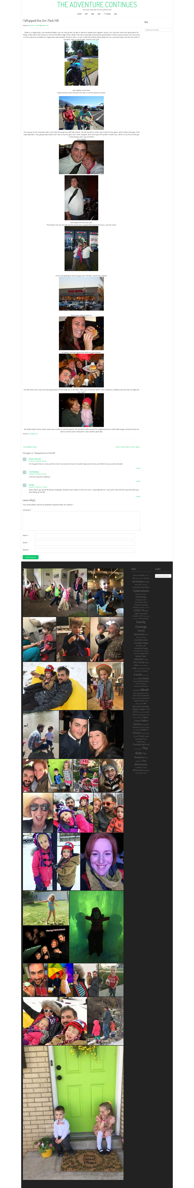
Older (79, 14)
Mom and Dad (138, 695)
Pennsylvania (140, 715)
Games (138, 637)
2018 (92, 14)
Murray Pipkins (137, 698)
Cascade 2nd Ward (140, 587)
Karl (136, 665)
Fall (144, 616)
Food (146, 635)
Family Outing (143, 618)
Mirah (144, 690)
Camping (144, 584)
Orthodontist (141, 712)
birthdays (138, 581)
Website (26, 550)
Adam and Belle (138, 575)
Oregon (135, 709)
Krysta (138, 668)
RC (134, 730)
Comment (27, 510)
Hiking (146, 659)
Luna (140, 678)
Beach (138, 578)
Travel (144, 767)
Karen (147, 662)
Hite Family (138, 662)
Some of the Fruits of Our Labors (128, 447)
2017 (86, 14)
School (136, 732)
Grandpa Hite (138, 651)
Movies (146, 695)
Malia (146, 678)
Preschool (145, 724)
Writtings (146, 770)
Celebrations (141, 591)
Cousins (142, 607)
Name (26, 535)
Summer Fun (141, 739)
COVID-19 (139, 610)
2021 (115, 14)
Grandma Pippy (141, 648)
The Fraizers (138, 749)
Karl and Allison (143, 665)
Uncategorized (33, 434)
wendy (31, 485)
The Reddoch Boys (30, 447)
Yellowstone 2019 (141, 773)
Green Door (141, 656)
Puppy (147, 727)
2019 (99, 14)
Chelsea (138, 594)
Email (25, 543)
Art (134, 578)
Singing (147, 736)
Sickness (135, 736)
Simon (141, 736)
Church (137, 605)
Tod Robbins (34, 472)
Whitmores (138, 770)
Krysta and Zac (35, 459)
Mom (147, 693)
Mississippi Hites (139, 693)
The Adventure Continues (97, 4)
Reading (138, 730)
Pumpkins (142, 727)
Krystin (143, 668)
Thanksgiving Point (141, 744)
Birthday (147, 578)
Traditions (138, 767)
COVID (147, 607)
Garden (143, 637)
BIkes (141, 578)
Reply (138, 468)
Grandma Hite (141, 646)
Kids (134, 668)
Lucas (138, 674)
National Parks (139, 701)
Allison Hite (45, 25)
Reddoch (144, 729)
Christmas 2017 (141, 600)
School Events (145, 733)
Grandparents (143, 653)
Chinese (144, 594)
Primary (136, 727)
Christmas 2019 (140, 602)
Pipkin (140, 717)
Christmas (141, 596)
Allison (147, 575)
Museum (146, 698)
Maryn (135, 681)
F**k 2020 (107, 14)
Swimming (141, 741)
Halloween (139, 659)
